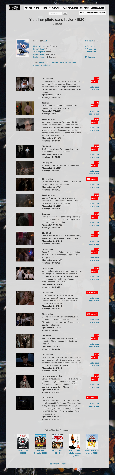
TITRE (36, 8)
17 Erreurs (89, 41)
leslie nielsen (65, 62)
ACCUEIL (28, 8)
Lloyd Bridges (39, 46)
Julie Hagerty (39, 51)
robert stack (46, 65)
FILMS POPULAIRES (70, 8)
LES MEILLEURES (97, 8)
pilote (41, 62)
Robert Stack (39, 54)
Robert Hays (38, 49)
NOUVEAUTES (54, 8)
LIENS (82, 13)
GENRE (44, 8)
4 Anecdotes (90, 49)
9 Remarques (90, 51)
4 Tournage (90, 46)
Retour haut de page (57, 464)
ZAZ (45, 41)
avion (48, 62)
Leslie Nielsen (39, 57)
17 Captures (90, 57)
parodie (55, 62)
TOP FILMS (84, 8)
